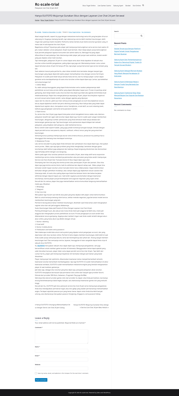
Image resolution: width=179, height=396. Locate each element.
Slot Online (137, 6)
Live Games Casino (104, 6)
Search (116, 31)
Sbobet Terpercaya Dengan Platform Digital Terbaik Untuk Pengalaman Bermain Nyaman (127, 51)
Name (37, 347)
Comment (39, 327)
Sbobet (128, 6)
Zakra (98, 392)
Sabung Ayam (118, 6)
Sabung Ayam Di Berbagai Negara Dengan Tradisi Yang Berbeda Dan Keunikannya (126, 84)
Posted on (51, 32)
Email (37, 356)
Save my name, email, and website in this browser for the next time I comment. (63, 373)
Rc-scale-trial (47, 4)
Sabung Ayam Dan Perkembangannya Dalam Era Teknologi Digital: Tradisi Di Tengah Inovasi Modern (128, 62)
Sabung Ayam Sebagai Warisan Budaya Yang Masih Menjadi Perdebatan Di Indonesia (128, 73)
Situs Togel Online (89, 6)
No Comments (86, 32)
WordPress (107, 392)
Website (37, 364)
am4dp (39, 32)
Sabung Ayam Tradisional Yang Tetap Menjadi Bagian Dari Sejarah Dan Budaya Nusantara (129, 95)
